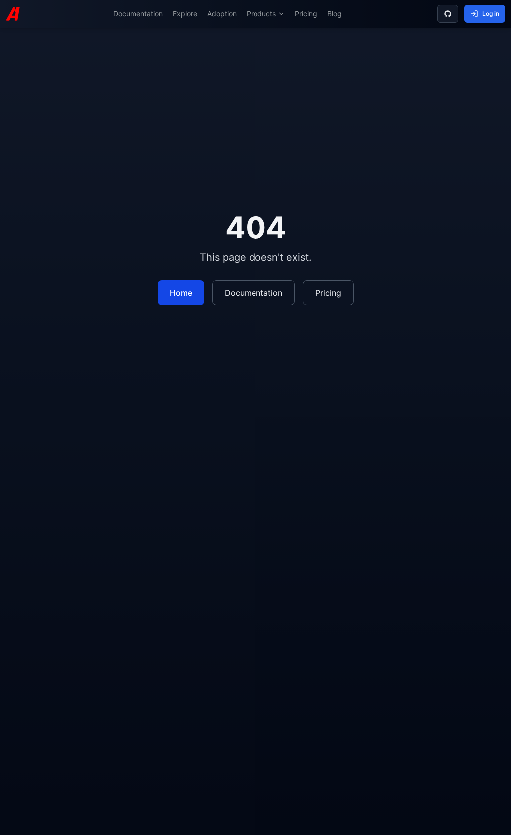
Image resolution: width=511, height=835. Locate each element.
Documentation (138, 13)
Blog (334, 13)
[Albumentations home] (13, 14)
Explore (185, 13)
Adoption (222, 13)
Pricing (306, 13)
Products (261, 13)
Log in (490, 13)
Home (181, 293)
